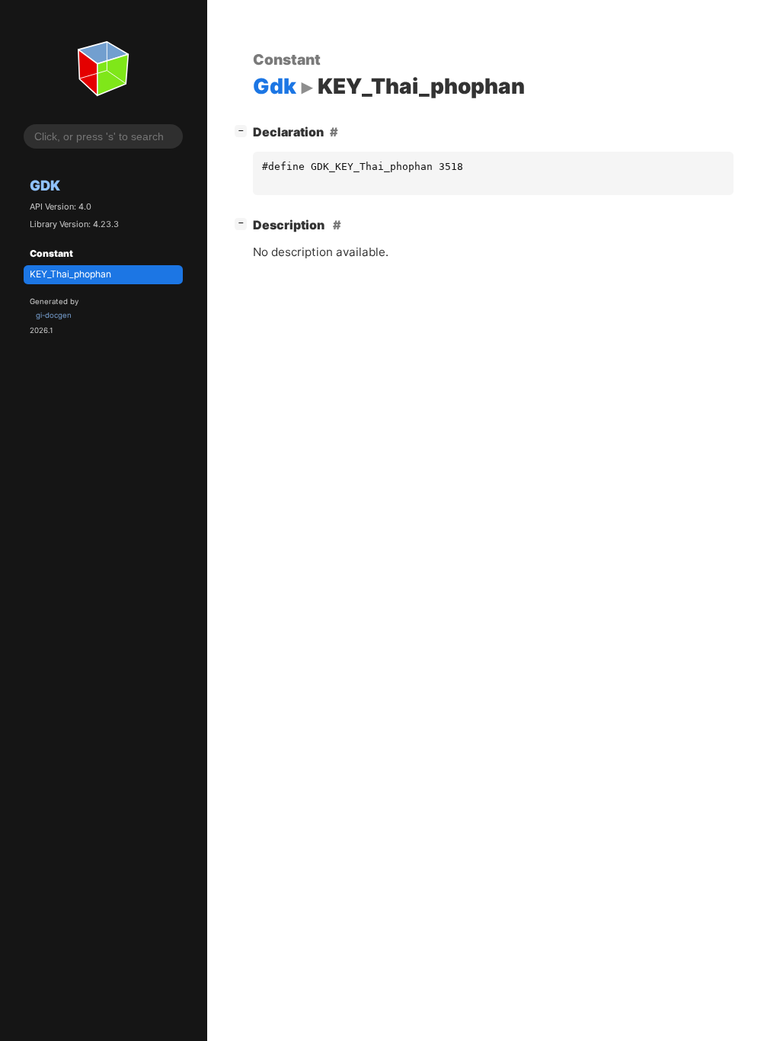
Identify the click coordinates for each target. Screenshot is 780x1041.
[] (244, 130)
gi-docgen (54, 315)
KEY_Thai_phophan (70, 274)
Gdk (45, 185)
